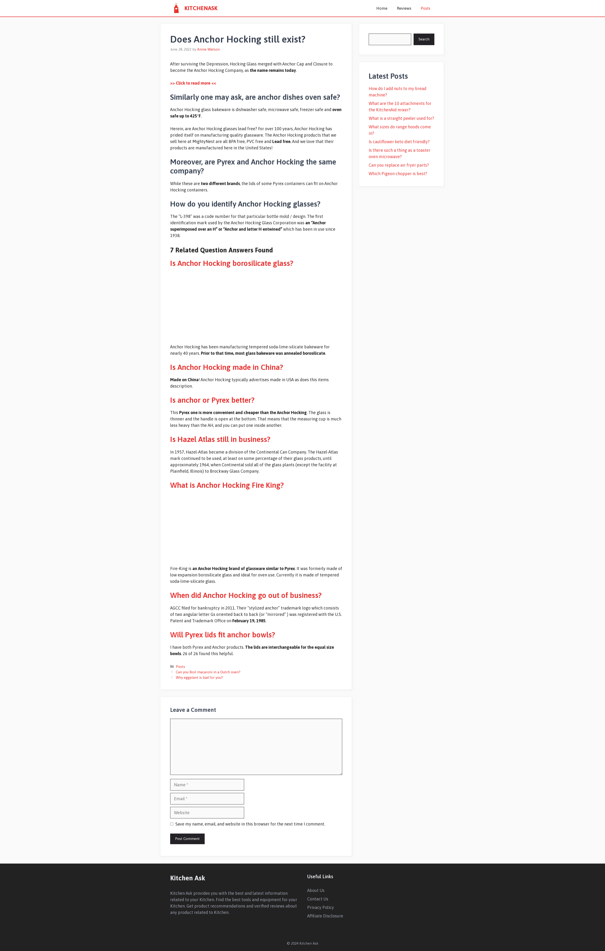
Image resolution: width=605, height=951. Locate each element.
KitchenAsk (200, 8)
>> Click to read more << (193, 83)
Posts (425, 8)
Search (424, 39)
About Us (315, 890)
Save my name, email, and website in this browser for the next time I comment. (250, 823)
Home (381, 8)
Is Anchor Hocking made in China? (226, 367)
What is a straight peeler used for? (401, 118)
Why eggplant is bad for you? (199, 677)
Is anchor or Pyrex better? (212, 400)
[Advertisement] (256, 306)
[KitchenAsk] (176, 8)
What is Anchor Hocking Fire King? (227, 485)
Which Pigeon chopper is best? (398, 173)
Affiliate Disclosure (325, 915)
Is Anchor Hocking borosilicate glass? (231, 263)
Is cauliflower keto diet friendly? (399, 141)
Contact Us (317, 898)
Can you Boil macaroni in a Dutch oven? (208, 672)
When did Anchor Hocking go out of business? (246, 595)
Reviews (404, 8)
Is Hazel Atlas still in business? (220, 439)
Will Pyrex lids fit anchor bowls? (222, 634)
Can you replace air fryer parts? (399, 165)
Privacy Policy (320, 907)
